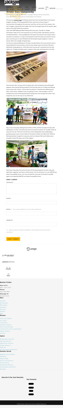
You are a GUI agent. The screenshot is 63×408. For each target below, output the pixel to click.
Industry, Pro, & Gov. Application (11, 329)
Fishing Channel (5, 341)
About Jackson (5, 331)
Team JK (3, 347)
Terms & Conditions (6, 360)
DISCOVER (15, 16)
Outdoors (3, 307)
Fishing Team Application (8, 349)
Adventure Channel (6, 343)
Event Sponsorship (6, 327)
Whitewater (4, 303)
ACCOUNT (41, 8)
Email (9, 209)
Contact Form (4, 296)
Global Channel (5, 345)
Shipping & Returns (6, 365)
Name (8, 198)
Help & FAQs (4, 358)
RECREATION (15, 11)
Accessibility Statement (8, 367)
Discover (3, 309)
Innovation (3, 322)
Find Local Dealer (6, 318)
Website (9, 220)
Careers (2, 333)
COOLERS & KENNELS (15, 14)
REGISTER (52, 8)
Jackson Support (6, 325)
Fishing (35, 14)
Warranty (3, 356)
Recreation (3, 305)
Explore (2, 311)
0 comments (37, 16)
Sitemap (3, 369)
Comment (9, 182)
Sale (1, 313)
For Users (3, 320)
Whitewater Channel (7, 339)
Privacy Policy (4, 363)
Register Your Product (7, 354)
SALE (18, 18)
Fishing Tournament (43, 14)
